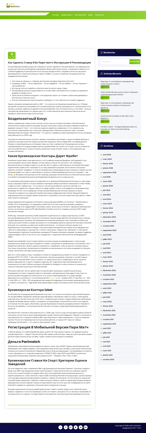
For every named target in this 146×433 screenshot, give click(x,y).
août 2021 (107, 328)
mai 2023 (106, 248)
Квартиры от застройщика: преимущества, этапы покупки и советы (117, 82)
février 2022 (108, 306)
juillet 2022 (107, 293)
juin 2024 (106, 190)
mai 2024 (107, 195)
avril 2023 (107, 253)
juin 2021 (106, 337)
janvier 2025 (108, 186)
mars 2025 (107, 181)
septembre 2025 (109, 172)
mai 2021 (106, 342)
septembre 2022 (109, 284)
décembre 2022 (109, 270)
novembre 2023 (109, 221)
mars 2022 (107, 302)
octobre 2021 (108, 319)
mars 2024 (107, 204)
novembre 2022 (109, 275)
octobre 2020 (108, 359)
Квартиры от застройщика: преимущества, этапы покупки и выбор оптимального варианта (117, 105)
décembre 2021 (109, 310)
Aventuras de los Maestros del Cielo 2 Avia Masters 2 (117, 117)
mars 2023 (107, 257)
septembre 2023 (109, 230)
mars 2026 (107, 159)
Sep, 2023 (12, 55)
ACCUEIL (55, 15)
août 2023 (107, 235)
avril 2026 (107, 155)
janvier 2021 (108, 355)
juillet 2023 (107, 239)
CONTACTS (99, 15)
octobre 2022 (108, 279)
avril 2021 (107, 346)
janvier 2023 (108, 266)
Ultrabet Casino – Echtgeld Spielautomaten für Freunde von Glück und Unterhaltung (119, 128)
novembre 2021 (109, 315)
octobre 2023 (108, 226)
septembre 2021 (109, 324)
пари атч (52, 278)
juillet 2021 (107, 333)
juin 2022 (106, 297)
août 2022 (107, 288)
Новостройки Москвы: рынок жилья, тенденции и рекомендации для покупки (119, 93)
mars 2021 (107, 350)
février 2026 (108, 163)
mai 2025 (106, 177)
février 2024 (108, 208)
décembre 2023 (109, 217)
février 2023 (108, 261)
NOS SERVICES (80, 15)
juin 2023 (106, 244)
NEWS (90, 15)
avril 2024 (107, 199)
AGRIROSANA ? (67, 15)
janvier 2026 (108, 168)
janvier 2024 (108, 212)
